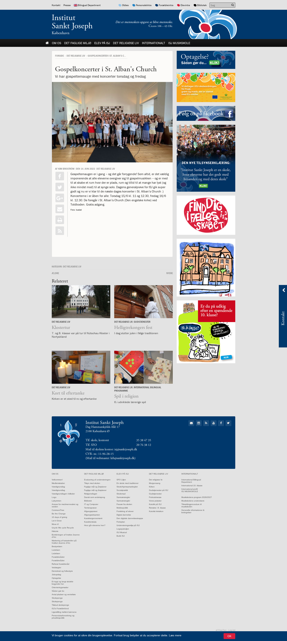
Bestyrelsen (57, 546)
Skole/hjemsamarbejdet (127, 487)
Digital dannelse (124, 515)
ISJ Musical (122, 532)
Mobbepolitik (122, 508)
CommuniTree (58, 510)
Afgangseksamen (92, 515)
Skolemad (121, 494)
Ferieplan (121, 522)
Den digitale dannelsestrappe (130, 518)
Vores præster (155, 501)
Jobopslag (56, 574)
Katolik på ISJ (155, 504)
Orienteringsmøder (60, 587)
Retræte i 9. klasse (157, 508)
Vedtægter (56, 567)
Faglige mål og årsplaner (95, 487)
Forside (59, 55)
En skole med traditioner (127, 483)
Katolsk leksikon (156, 511)
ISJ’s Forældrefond (60, 608)
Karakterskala (90, 522)
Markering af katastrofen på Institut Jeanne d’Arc (64, 542)
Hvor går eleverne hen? (94, 525)
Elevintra (185, 5)
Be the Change (59, 514)
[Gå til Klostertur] (81, 301)
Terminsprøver (90, 508)
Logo (54, 497)
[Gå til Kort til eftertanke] (81, 367)
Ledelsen (56, 550)
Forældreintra (166, 5)
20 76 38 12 (143, 445)
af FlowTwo (221, 630)
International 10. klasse (191, 485)
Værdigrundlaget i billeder (63, 494)
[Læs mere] (59, 230)
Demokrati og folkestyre (62, 571)
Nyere (169, 273)
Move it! (55, 524)
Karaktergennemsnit (93, 518)
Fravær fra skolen (124, 504)
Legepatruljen (123, 529)
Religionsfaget (90, 494)
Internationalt (153, 43)
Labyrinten (56, 501)
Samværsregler (123, 497)
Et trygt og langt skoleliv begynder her (62, 582)
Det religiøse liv (126, 43)
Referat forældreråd (60, 564)
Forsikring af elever (125, 511)
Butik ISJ (121, 536)
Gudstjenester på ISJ (158, 490)
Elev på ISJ (102, 43)
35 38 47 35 (143, 440)
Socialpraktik (122, 490)
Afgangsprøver (90, 511)
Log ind (231, 630)
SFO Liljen (121, 480)
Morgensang (154, 483)
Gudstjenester (142, 321)
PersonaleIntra (144, 5)
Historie (55, 531)
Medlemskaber (58, 483)
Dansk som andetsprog (94, 497)
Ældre (55, 273)
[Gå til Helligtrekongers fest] (143, 301)
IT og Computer (91, 504)
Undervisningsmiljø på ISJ (128, 525)
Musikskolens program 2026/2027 (196, 497)
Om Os (56, 43)
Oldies (125, 5)
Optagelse (56, 578)
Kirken (152, 487)
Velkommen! (57, 480)
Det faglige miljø (77, 43)
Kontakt (56, 5)
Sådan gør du (58, 591)
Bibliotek (202, 5)
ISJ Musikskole (179, 43)
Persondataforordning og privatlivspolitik (63, 616)
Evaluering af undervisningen (97, 480)
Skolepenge (57, 598)
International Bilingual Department (191, 481)
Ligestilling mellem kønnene (64, 612)
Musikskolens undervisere (192, 501)
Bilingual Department (89, 5)
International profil (189, 489)
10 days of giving (59, 517)
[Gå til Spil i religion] (143, 367)
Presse (67, 5)
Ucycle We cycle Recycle (63, 528)
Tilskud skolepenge (60, 605)
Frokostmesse (155, 497)
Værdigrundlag (58, 487)
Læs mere (175, 635)
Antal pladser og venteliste (64, 594)
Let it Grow (57, 521)
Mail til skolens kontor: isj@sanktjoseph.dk (111, 449)
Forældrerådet (58, 557)
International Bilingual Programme (137, 388)
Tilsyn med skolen (92, 483)
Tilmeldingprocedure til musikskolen (191, 505)
